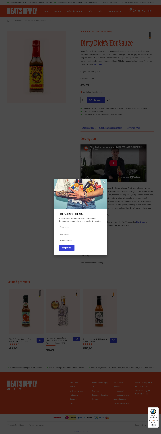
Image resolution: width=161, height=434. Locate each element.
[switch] (153, 425)
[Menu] (157, 408)
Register (66, 248)
